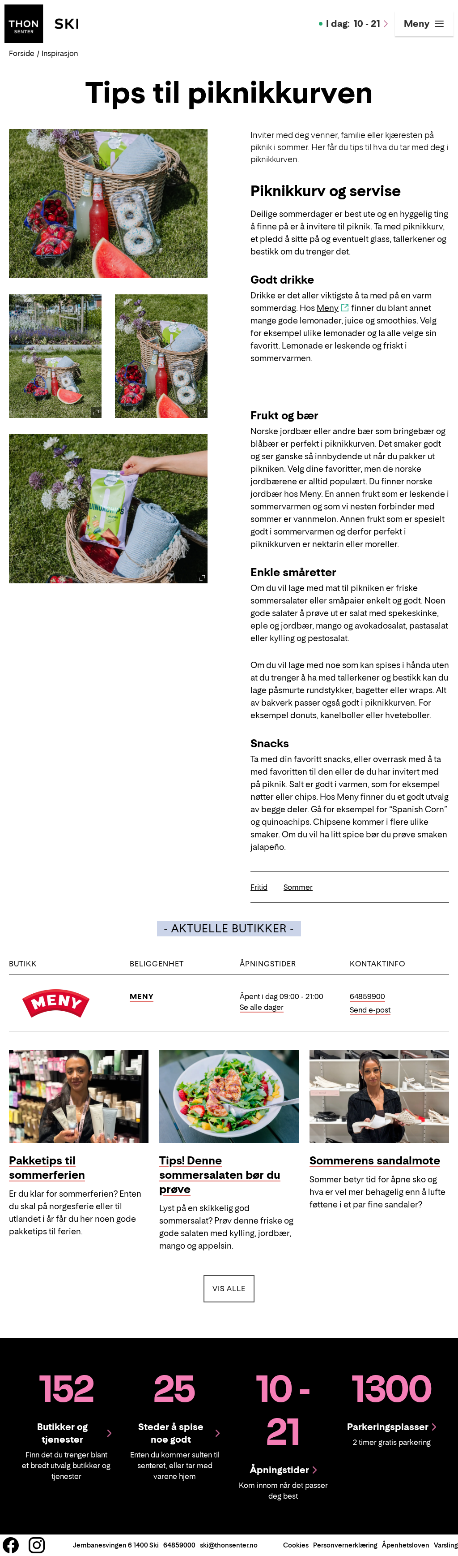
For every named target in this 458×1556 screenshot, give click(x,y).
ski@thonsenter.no (229, 1545)
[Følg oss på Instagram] (36, 1545)
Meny (328, 308)
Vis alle (233, 1288)
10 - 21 (353, 23)
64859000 (179, 1545)
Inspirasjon (60, 53)
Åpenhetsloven (405, 1545)
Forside (21, 53)
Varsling (446, 1545)
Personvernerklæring (345, 1545)
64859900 (367, 996)
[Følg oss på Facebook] (10, 1545)
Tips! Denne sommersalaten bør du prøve (219, 1175)
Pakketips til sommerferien (47, 1167)
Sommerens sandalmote (375, 1160)
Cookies (296, 1545)
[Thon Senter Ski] (41, 22)
